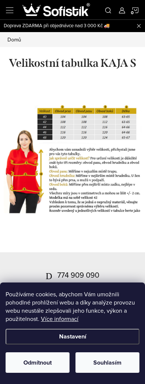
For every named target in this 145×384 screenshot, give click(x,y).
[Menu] (9, 9)
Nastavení (72, 336)
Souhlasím (107, 362)
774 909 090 (78, 274)
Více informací (59, 319)
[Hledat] (108, 9)
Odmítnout (37, 362)
